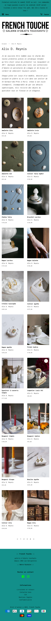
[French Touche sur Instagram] (28, 577)
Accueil (4, 43)
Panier (46, 14)
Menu (7, 14)
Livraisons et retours (25, 589)
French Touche (34, 607)
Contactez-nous (25, 592)
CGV (25, 594)
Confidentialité (25, 600)
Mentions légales (25, 597)
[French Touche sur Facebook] (23, 577)
